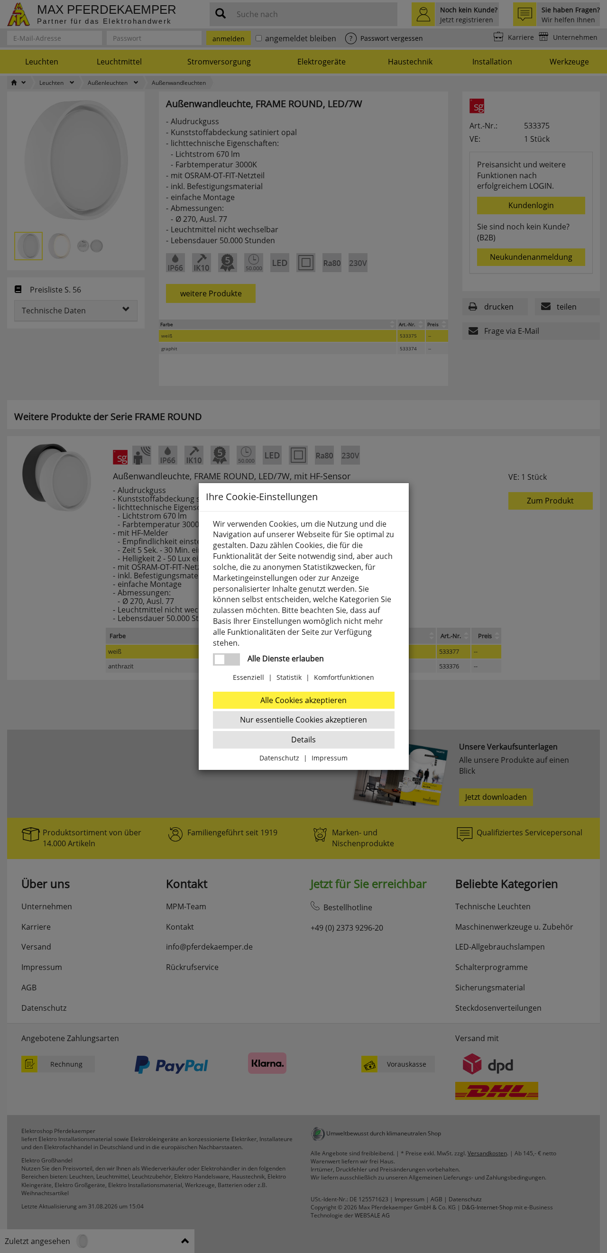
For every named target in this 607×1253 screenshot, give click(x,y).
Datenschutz (279, 757)
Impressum (330, 757)
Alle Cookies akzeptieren (303, 700)
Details (303, 739)
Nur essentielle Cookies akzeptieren (303, 719)
